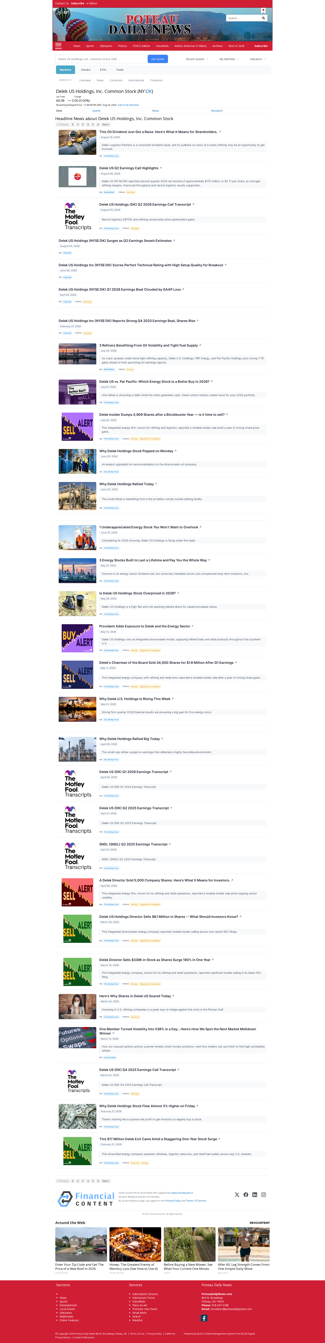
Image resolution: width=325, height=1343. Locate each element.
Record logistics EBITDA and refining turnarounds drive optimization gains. (149, 219)
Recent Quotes (195, 59)
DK (149, 91)
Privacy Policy (173, 1200)
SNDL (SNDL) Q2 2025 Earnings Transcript (135, 844)
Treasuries (156, 80)
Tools (120, 69)
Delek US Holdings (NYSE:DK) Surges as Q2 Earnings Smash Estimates (117, 241)
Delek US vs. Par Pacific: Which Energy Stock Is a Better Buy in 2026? (156, 381)
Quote (96, 110)
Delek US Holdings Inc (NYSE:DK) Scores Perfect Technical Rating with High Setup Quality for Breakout (143, 265)
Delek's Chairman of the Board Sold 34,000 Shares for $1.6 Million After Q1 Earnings (168, 663)
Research (216, 110)
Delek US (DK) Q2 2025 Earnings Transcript (135, 808)
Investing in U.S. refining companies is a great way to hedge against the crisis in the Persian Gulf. (163, 1009)
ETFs (103, 69)
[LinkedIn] (255, 1199)
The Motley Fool (111, 156)
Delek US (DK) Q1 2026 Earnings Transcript (135, 772)
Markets (65, 69)
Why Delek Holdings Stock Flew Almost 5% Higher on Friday (149, 1106)
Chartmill (67, 253)
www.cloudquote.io (182, 1192)
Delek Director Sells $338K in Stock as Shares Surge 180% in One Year (156, 960)
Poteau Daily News (85, 1333)
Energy (130, 369)
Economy (135, 1017)
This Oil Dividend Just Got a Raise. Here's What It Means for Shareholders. (160, 132)
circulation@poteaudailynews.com (231, 1309)
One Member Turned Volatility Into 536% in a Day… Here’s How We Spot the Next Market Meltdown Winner (177, 1031)
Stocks (85, 69)
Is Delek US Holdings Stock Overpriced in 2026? (139, 593)
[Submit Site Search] (263, 18)
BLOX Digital (248, 1333)
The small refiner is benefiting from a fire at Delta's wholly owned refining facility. (153, 499)
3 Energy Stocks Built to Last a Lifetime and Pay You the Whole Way (154, 560)
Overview (85, 80)
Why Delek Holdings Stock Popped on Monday (138, 451)
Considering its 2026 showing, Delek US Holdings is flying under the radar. (149, 540)
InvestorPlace (110, 1058)
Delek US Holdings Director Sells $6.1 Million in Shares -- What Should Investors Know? (170, 917)
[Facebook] (246, 1199)
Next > (106, 124)
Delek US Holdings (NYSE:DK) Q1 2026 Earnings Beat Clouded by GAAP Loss (122, 289)
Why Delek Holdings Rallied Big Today (131, 739)
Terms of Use (137, 1333)
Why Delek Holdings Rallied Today (128, 484)
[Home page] (162, 18)
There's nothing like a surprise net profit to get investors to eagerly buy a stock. (152, 1119)
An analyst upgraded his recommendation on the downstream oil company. (150, 464)
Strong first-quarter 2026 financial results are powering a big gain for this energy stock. (157, 712)
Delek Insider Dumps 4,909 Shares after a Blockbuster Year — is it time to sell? (163, 415)
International (136, 80)
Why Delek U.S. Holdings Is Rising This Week (136, 699)
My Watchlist (227, 59)
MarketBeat (109, 192)
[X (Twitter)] (237, 1199)
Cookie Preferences (83, 1337)
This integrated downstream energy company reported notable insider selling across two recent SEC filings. (170, 931)
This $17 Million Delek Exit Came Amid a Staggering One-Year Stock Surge (160, 1139)
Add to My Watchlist (128, 105)
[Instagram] (263, 1199)
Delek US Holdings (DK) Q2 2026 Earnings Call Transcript (147, 204)
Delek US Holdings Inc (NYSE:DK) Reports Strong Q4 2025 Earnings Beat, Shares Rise (129, 321)
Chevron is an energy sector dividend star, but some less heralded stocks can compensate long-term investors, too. (176, 573)
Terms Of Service (196, 1200)
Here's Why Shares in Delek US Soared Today (137, 996)
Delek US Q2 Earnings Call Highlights (130, 168)
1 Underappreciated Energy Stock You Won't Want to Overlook (150, 527)
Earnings (130, 192)
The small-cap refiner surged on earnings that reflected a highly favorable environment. (157, 752)
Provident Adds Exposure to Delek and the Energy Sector (146, 626)
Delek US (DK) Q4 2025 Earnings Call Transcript (139, 1070)
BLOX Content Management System (216, 1333)
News (100, 80)
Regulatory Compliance (150, 439)
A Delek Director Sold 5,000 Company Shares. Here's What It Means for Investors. (166, 880)
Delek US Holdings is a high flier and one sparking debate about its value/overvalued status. (160, 606)
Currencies (116, 80)
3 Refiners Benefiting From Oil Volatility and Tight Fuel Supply (150, 345)
